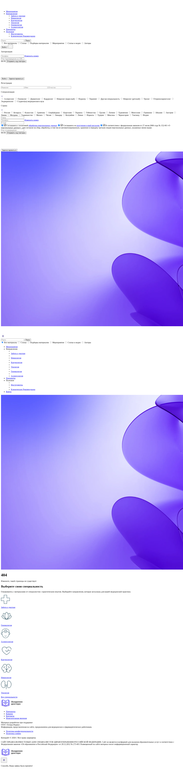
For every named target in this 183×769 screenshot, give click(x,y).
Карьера (9, 714)
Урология (15, 23)
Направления (11, 14)
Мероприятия (12, 11)
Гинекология (16, 25)
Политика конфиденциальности (19, 731)
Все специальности (9, 697)
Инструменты (17, 34)
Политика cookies (13, 733)
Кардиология (16, 20)
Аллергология (17, 27)
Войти (4, 47)
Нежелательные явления (16, 718)
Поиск (28, 41)
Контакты (10, 716)
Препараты (10, 29)
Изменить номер (32, 56)
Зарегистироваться (16, 79)
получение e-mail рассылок (88, 125)
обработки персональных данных (43, 125)
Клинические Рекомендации (23, 36)
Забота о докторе (18, 16)
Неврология (16, 18)
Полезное (10, 32)
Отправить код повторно (16, 61)
